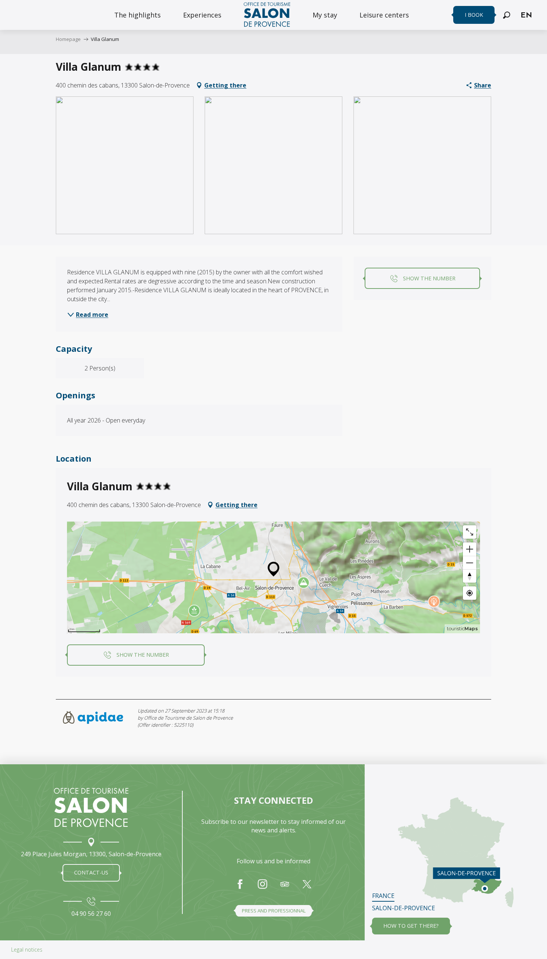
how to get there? (411, 925)
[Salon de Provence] (91, 807)
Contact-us (91, 872)
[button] (506, 15)
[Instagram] (262, 887)
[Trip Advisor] (284, 887)
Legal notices (26, 949)
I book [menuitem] (474, 14)
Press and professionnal (274, 910)
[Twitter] (307, 887)
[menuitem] (137, 15)
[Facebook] (240, 887)
